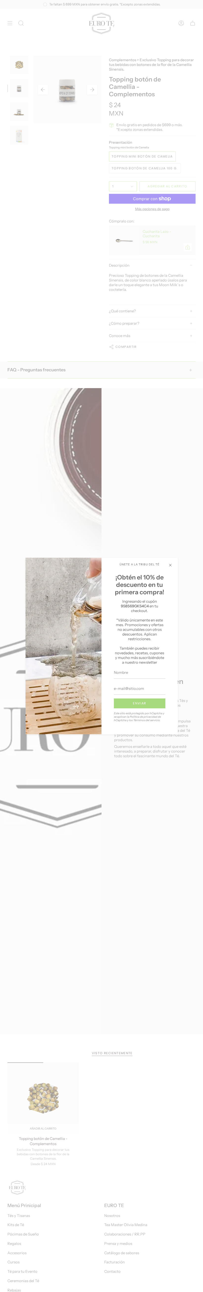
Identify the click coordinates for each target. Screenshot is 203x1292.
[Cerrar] (170, 565)
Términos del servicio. (146, 720)
